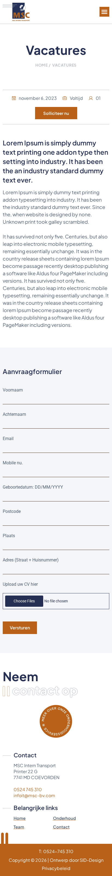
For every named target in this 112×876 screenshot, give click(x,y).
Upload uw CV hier (20, 584)
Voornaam (13, 390)
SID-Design (92, 860)
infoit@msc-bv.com (34, 795)
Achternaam (14, 414)
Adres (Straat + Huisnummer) (31, 560)
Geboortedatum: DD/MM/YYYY (33, 487)
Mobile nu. (13, 462)
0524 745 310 (28, 789)
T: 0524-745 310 (56, 851)
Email (8, 438)
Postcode (12, 511)
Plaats (9, 535)
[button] (104, 12)
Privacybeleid (56, 868)
